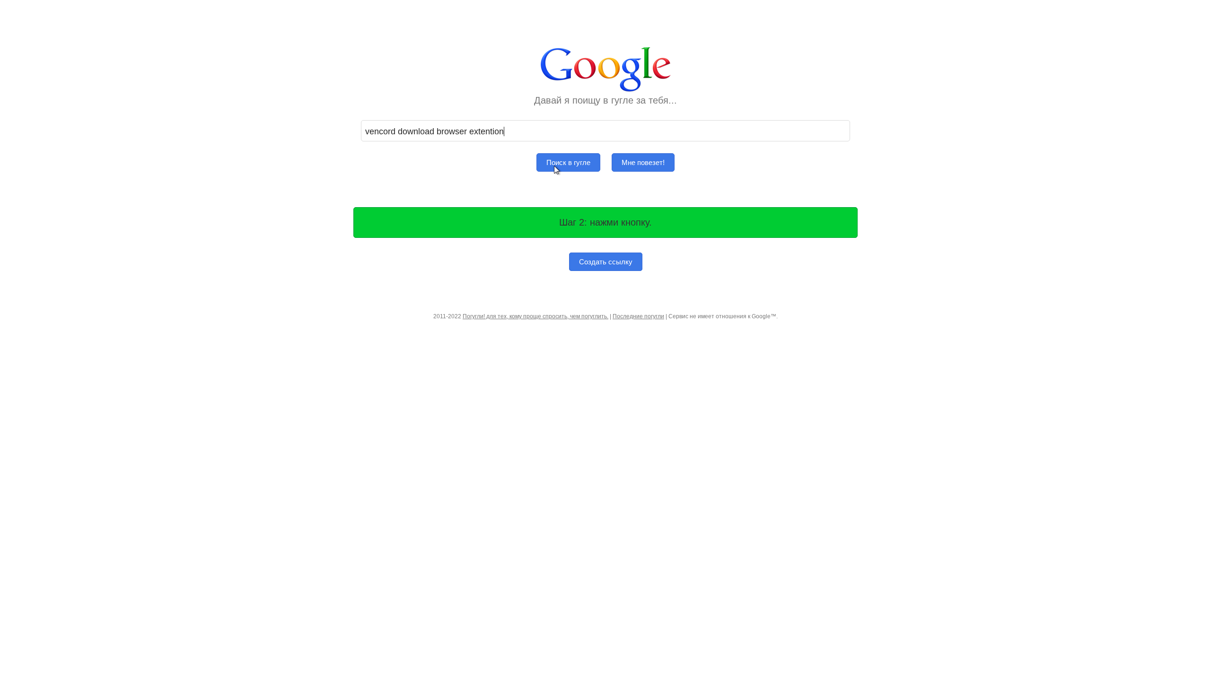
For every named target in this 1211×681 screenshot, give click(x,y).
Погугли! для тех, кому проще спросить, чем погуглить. (535, 316)
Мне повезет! (643, 162)
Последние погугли (638, 316)
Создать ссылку (605, 262)
